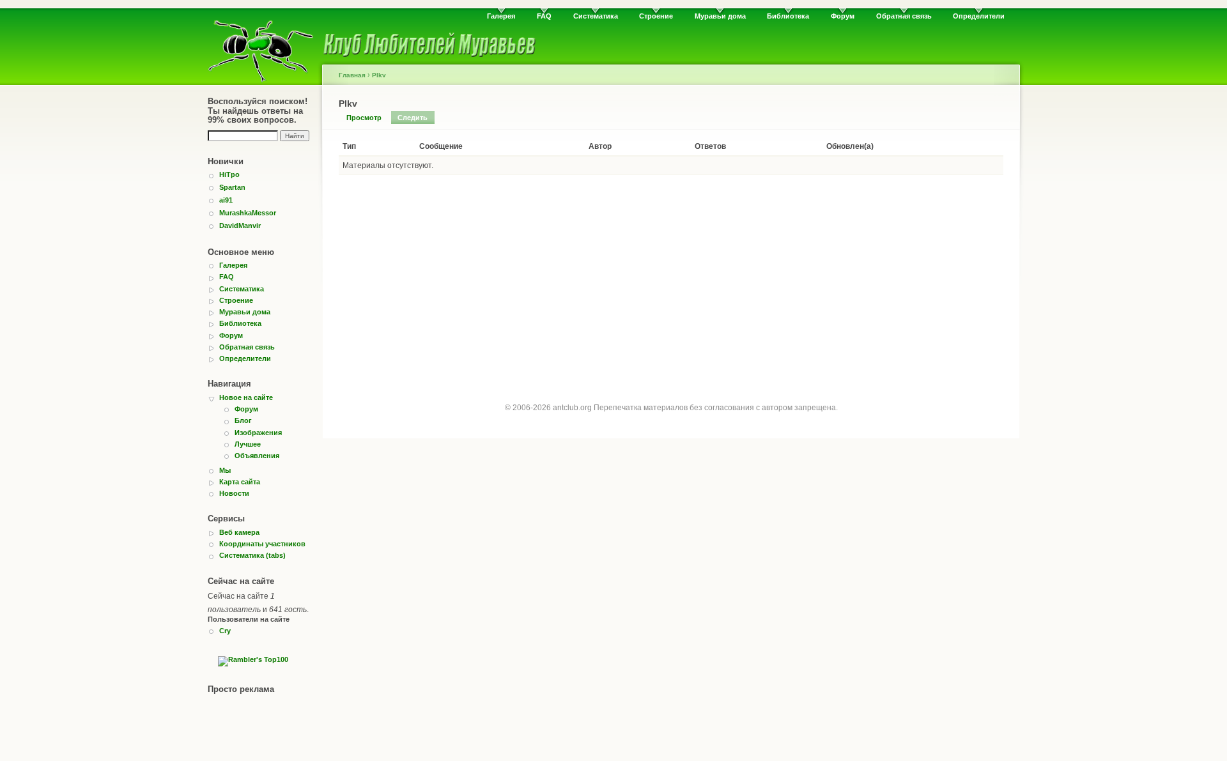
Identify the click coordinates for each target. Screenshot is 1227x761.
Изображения (258, 432)
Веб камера (239, 532)
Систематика (595, 16)
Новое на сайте (246, 397)
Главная (352, 75)
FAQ (544, 16)
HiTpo (229, 174)
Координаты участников (262, 544)
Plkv (379, 75)
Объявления (257, 455)
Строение (656, 16)
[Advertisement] (671, 277)
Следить (412, 117)
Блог (243, 420)
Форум (842, 16)
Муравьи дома (720, 16)
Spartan (232, 187)
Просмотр (364, 117)
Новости (234, 493)
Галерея (501, 16)
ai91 (226, 200)
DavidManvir (240, 225)
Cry (225, 630)
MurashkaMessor (247, 213)
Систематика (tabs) (252, 555)
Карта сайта (239, 482)
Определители (979, 16)
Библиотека (788, 16)
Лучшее (248, 444)
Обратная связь (904, 16)
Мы (225, 470)
